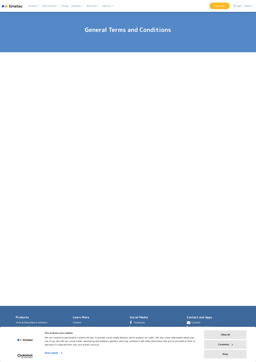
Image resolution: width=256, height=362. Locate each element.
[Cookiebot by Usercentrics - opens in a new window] (25, 356)
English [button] (247, 5)
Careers (77, 322)
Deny (225, 354)
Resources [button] (92, 5)
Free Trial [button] (219, 6)
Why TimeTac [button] (49, 5)
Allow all (225, 334)
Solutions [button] (76, 5)
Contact (196, 322)
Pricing (64, 5)
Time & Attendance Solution (31, 322)
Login (239, 5)
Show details (51, 353)
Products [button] (32, 5)
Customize (223, 344)
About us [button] (107, 5)
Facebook (139, 322)
